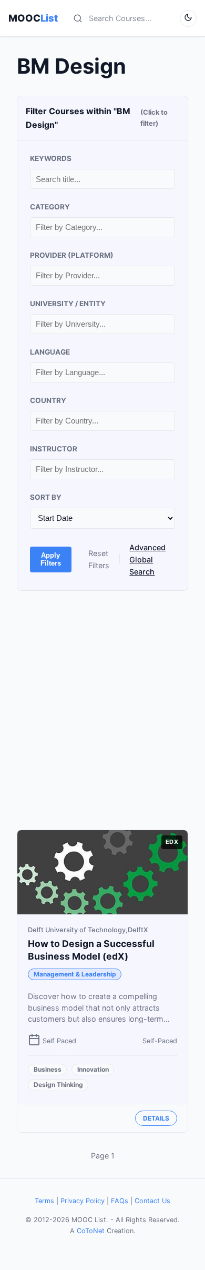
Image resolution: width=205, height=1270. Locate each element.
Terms (44, 1201)
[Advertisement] (102, 710)
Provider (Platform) (72, 255)
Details (156, 1118)
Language (50, 352)
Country (48, 400)
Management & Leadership (75, 974)
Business (48, 1069)
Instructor (53, 449)
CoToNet (91, 1231)
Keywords (50, 158)
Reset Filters (98, 559)
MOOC (33, 18)
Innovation (93, 1069)
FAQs (119, 1201)
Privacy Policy (82, 1201)
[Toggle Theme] (188, 18)
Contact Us (152, 1201)
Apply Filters (50, 559)
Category (50, 207)
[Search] (78, 18)
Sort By (46, 497)
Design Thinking (58, 1084)
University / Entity (68, 303)
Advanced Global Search (147, 559)
